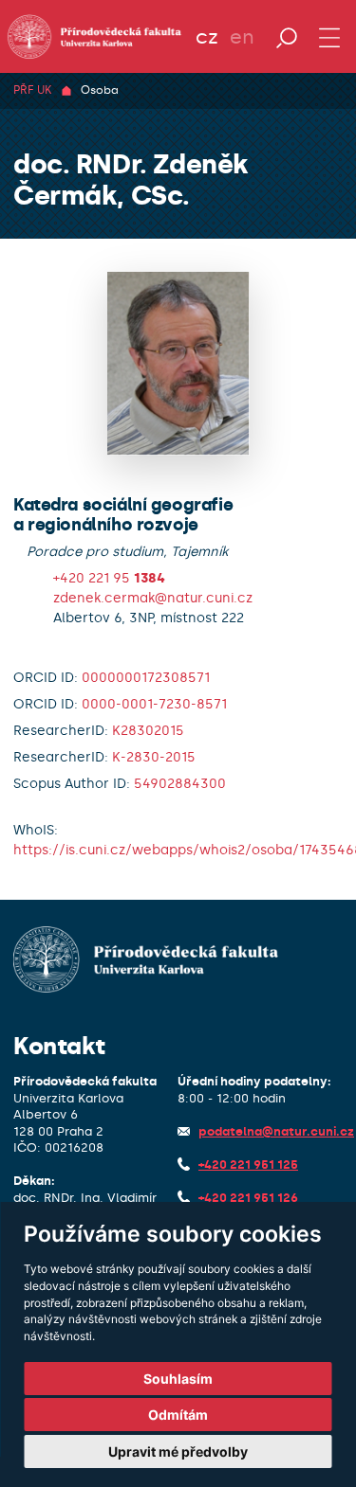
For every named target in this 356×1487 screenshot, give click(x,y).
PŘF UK (32, 90)
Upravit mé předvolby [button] (178, 1451)
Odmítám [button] (178, 1414)
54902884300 (180, 784)
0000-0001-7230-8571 (154, 704)
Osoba (100, 90)
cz (207, 37)
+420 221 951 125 (248, 1164)
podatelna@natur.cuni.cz (276, 1131)
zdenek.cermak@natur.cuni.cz (153, 598)
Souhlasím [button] (178, 1379)
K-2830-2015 (154, 757)
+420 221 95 (109, 578)
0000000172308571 (146, 678)
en (242, 37)
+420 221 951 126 (248, 1198)
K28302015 (148, 731)
